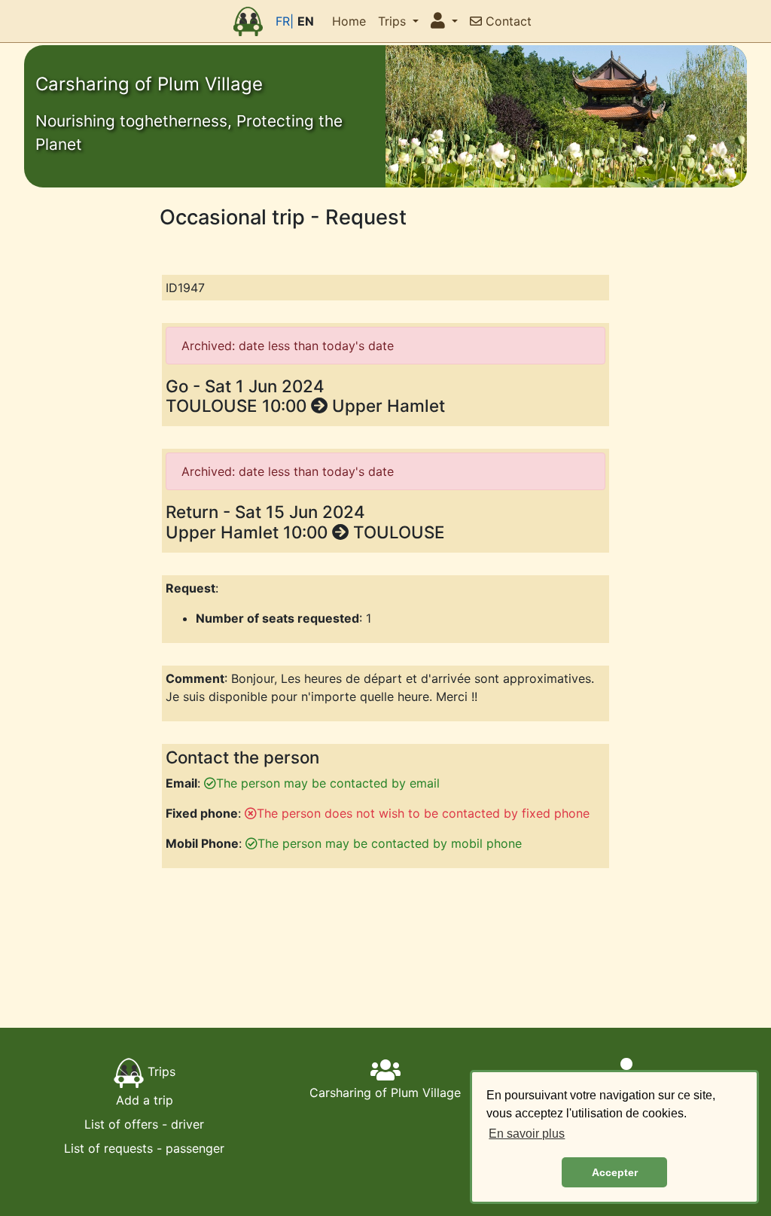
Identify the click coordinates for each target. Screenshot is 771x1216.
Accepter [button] (615, 1172)
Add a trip (144, 1100)
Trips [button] (394, 21)
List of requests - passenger (144, 1148)
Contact (507, 21)
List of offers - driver (144, 1124)
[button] (444, 21)
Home (349, 21)
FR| (285, 21)
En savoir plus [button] (527, 1133)
